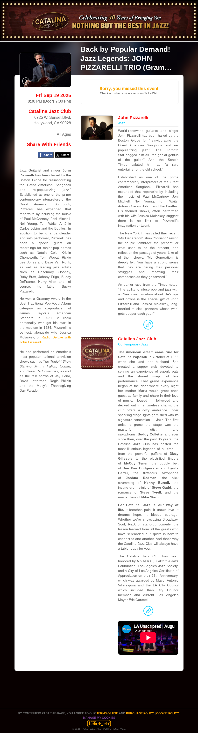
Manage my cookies (99, 717)
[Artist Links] (148, 326)
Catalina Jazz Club (49, 111)
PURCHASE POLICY (140, 713)
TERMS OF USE (108, 713)
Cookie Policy (168, 713)
